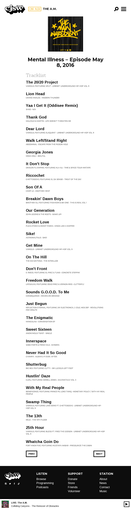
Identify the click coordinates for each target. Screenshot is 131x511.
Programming (45, 483)
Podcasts (42, 487)
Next (99, 453)
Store (71, 483)
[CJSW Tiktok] (19, 483)
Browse (41, 479)
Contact (105, 487)
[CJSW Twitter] (10, 483)
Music (103, 491)
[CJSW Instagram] (6, 483)
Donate (72, 479)
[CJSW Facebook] (14, 483)
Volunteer (74, 491)
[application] (126, 504)
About (103, 479)
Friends (72, 487)
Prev (31, 453)
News (103, 483)
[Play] (126, 504)
